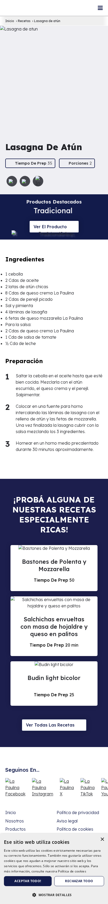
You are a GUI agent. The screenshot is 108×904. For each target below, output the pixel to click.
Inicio (10, 812)
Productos (15, 829)
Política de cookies (75, 829)
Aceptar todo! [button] (27, 881)
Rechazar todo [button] (79, 881)
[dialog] (54, 869)
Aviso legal (67, 821)
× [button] (102, 839)
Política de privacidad (78, 812)
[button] (54, 895)
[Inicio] (15, 3)
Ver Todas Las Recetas (50, 725)
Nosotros (14, 821)
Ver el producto (50, 226)
